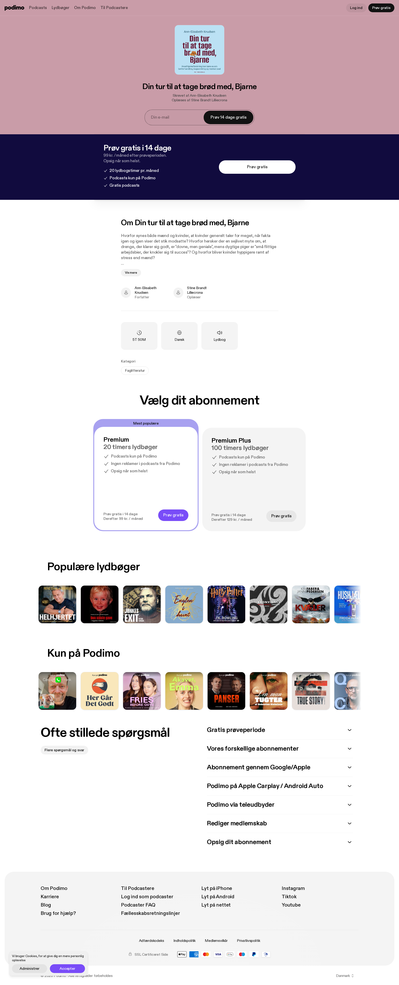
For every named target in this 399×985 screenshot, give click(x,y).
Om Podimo (85, 7)
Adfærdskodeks (151, 940)
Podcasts (38, 7)
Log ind (356, 8)
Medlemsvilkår (216, 940)
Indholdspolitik (184, 940)
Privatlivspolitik (248, 940)
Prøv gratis (381, 8)
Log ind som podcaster (147, 896)
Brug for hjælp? (58, 913)
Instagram (293, 888)
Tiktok (289, 896)
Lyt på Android (217, 896)
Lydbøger (60, 7)
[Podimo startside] (14, 8)
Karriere (50, 896)
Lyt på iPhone (216, 888)
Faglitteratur (135, 370)
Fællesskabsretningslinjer (150, 913)
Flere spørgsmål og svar (64, 750)
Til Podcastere (114, 7)
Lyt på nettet (216, 905)
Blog (46, 905)
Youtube (291, 905)
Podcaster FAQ (138, 905)
